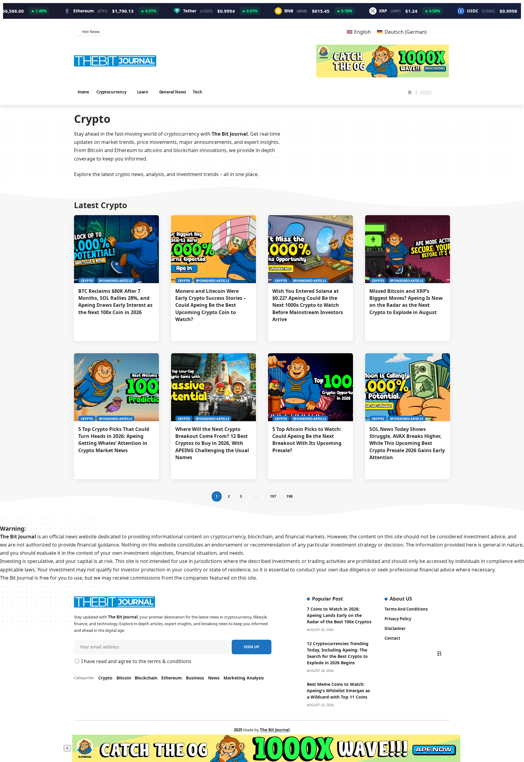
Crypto (87, 280)
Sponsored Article (115, 280)
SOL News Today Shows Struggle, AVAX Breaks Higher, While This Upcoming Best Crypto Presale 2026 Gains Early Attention (407, 443)
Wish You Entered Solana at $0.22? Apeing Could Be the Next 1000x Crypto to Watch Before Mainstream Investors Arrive (307, 305)
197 (273, 496)
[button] (329, 32)
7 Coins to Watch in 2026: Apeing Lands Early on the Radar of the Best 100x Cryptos (339, 615)
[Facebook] (363, 92)
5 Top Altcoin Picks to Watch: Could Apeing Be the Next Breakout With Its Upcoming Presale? (306, 440)
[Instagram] (385, 92)
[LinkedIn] (393, 92)
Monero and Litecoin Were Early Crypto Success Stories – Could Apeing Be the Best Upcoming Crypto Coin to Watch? (210, 305)
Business (195, 678)
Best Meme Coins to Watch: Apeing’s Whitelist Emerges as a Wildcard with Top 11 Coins (338, 690)
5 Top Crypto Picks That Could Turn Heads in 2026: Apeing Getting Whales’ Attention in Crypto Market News (113, 440)
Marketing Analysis (243, 678)
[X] (370, 92)
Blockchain (146, 678)
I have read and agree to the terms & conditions (136, 661)
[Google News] (378, 92)
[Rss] (408, 92)
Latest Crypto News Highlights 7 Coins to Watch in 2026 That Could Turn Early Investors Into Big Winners (201, 31)
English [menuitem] (362, 32)
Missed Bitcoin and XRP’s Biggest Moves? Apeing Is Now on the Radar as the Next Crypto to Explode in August (406, 302)
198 (289, 496)
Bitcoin (123, 678)
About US (401, 598)
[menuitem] (359, 31)
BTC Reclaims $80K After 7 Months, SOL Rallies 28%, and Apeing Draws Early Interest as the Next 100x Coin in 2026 (115, 302)
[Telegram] (400, 92)
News (214, 678)
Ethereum (171, 678)
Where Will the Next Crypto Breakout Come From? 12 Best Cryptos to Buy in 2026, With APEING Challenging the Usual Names (212, 443)
